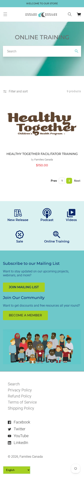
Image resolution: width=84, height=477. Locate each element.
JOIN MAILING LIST (24, 287)
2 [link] (69, 180)
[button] (5, 14)
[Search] (76, 51)
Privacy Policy (20, 390)
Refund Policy (19, 396)
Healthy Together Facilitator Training (42, 154)
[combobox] (42, 51)
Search (14, 384)
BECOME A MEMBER (25, 315)
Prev (54, 181)
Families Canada (31, 456)
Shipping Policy (21, 408)
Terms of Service (22, 402)
